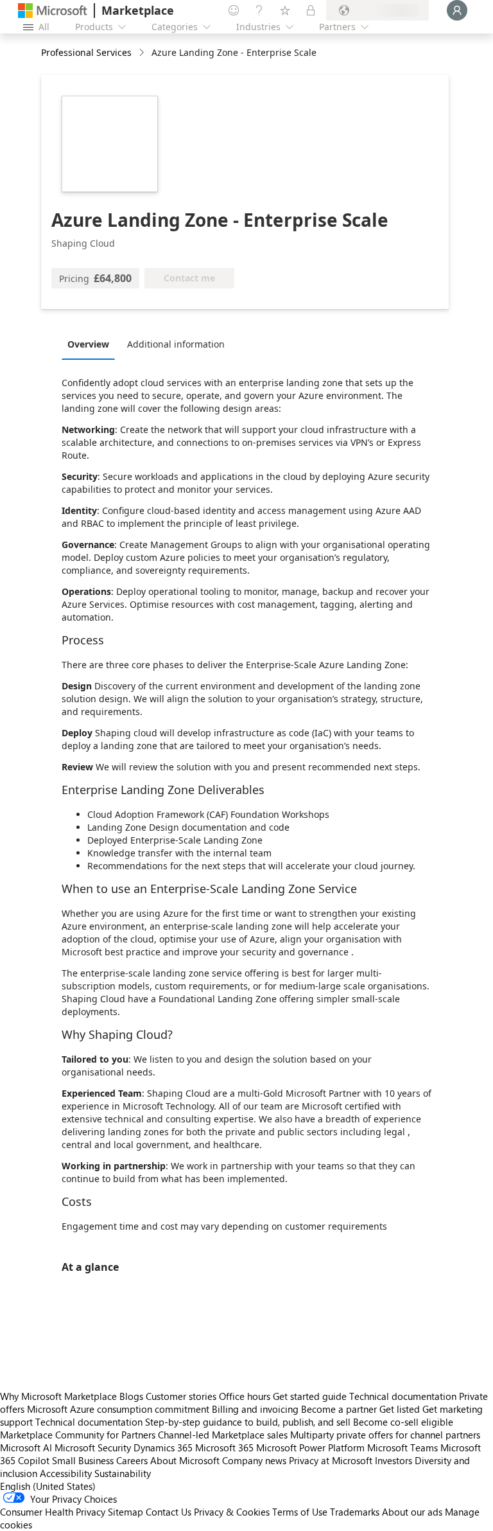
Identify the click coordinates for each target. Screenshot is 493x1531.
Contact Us (168, 1511)
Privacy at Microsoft (330, 1460)
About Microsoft (185, 1460)
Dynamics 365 (163, 1447)
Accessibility (66, 1473)
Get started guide (310, 1396)
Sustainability (122, 1473)
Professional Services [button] (86, 52)
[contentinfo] (143, 53)
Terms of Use (299, 1511)
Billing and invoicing (255, 1409)
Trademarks (354, 1511)
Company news (254, 1460)
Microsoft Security (93, 1447)
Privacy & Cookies (232, 1511)
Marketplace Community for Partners (77, 1434)
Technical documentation (402, 1396)
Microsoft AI (26, 1447)
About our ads (412, 1511)
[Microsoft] (52, 10)
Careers (132, 1460)
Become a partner (339, 1409)
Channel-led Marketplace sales (223, 1434)
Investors (393, 1460)
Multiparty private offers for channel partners (385, 1434)
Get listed (399, 1409)
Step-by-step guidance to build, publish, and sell (247, 1421)
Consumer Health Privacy (52, 1511)
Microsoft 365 (224, 1447)
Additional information (176, 344)
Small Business (83, 1460)
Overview (88, 344)
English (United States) (48, 1486)
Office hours (244, 1396)
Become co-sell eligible (403, 1421)
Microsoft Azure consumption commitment (119, 1409)
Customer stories (181, 1396)
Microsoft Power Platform (310, 1447)
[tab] (91, 344)
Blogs (131, 1396)
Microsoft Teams (402, 1447)
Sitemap (125, 1511)
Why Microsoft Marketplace (58, 1396)
